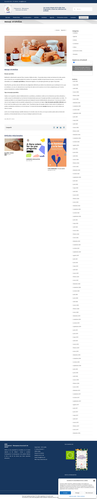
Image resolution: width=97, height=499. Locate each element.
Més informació (89, 492)
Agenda (75, 36)
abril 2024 (75, 156)
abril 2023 (75, 191)
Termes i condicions (81, 496)
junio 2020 (75, 298)
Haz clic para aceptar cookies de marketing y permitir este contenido (82, 68)
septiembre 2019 (77, 326)
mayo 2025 (75, 120)
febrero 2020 (76, 308)
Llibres (74, 47)
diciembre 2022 (76, 205)
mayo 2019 (75, 337)
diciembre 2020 (76, 283)
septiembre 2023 (77, 177)
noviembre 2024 (77, 138)
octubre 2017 (76, 397)
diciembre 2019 (76, 315)
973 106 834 (41, 453)
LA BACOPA (51, 159)
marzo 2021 (76, 273)
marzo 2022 (76, 230)
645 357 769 (41, 455)
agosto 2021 (76, 255)
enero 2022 (75, 237)
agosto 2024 (76, 145)
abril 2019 (75, 340)
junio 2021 (75, 262)
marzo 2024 (76, 159)
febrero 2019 (76, 347)
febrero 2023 (76, 198)
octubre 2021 (76, 248)
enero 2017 (75, 429)
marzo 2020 (76, 305)
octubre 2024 (76, 141)
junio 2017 (75, 411)
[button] (94, 480)
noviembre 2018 (77, 358)
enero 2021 (75, 280)
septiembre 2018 (77, 365)
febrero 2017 (76, 426)
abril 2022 (75, 227)
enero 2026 (75, 99)
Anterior (58, 30)
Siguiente (63, 30)
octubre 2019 (76, 323)
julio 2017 (75, 408)
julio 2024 (75, 148)
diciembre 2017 (76, 390)
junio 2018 (75, 372)
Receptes (75, 54)
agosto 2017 (76, 404)
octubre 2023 (76, 173)
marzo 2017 (76, 422)
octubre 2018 (76, 362)
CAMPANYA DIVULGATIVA (11, 159)
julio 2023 (75, 180)
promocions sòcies (77, 50)
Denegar (77, 492)
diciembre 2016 (76, 433)
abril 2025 (75, 124)
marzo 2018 (76, 379)
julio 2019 (75, 330)
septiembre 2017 (77, 401)
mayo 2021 (75, 266)
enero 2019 (75, 351)
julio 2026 (75, 81)
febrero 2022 (76, 234)
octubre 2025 (76, 109)
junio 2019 (75, 333)
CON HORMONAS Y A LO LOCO (34, 168)
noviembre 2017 (77, 394)
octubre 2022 (76, 212)
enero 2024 (76, 166)
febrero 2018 (76, 383)
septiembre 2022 (77, 216)
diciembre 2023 (76, 170)
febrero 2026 (76, 95)
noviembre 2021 (77, 244)
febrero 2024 (76, 163)
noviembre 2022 (77, 209)
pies (41, 114)
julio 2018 (75, 369)
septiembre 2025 (77, 113)
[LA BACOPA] (57, 147)
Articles (75, 40)
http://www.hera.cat (42, 459)
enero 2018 (75, 387)
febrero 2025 (76, 131)
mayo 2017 (75, 415)
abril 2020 (75, 301)
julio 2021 (75, 259)
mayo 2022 (75, 223)
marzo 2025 (76, 127)
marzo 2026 (76, 92)
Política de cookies (72, 496)
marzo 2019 (76, 344)
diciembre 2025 (76, 102)
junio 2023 (75, 184)
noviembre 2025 (77, 106)
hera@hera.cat (22, 1)
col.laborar (76, 43)
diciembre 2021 (76, 241)
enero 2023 (75, 202)
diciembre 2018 (76, 355)
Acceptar (65, 492)
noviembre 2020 (77, 287)
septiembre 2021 (77, 252)
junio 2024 (75, 152)
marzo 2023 (76, 195)
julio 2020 (75, 294)
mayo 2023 (75, 188)
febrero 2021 (76, 276)
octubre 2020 (76, 291)
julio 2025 (75, 116)
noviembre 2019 (77, 319)
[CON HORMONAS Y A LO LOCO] (35, 152)
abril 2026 (75, 88)
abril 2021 (75, 269)
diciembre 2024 (76, 134)
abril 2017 (75, 419)
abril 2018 (75, 376)
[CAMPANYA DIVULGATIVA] (13, 147)
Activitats (75, 33)
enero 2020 (75, 312)
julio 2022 (75, 220)
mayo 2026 (75, 85)
